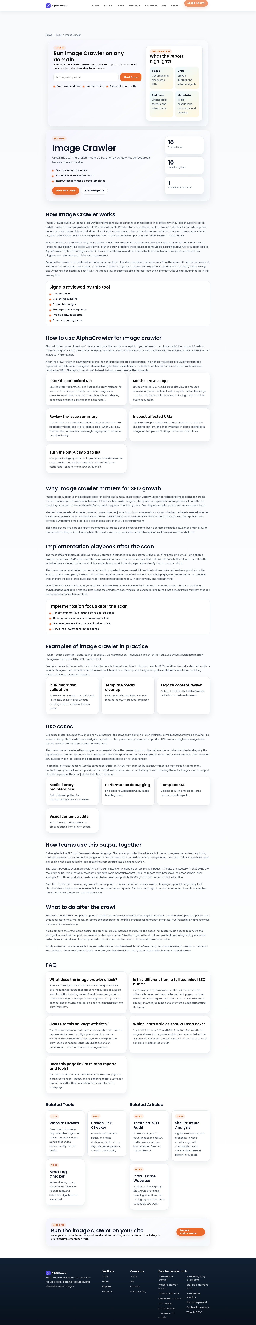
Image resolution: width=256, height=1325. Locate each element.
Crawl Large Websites (144, 1178)
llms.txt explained (196, 1302)
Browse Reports (94, 190)
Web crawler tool (168, 1293)
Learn (120, 5)
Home (95, 5)
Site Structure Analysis (187, 1125)
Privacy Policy (138, 1291)
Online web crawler (169, 1298)
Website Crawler (64, 1123)
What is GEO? (194, 1312)
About (175, 5)
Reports (134, 5)
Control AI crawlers (197, 1307)
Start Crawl (196, 3)
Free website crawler (165, 1278)
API (164, 5)
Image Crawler (73, 34)
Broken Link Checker (101, 1125)
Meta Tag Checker (58, 1174)
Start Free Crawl (66, 190)
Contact (135, 1286)
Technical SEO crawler (166, 1315)
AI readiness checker (193, 1295)
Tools (108, 5)
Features (151, 5)
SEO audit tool (166, 1308)
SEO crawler (165, 1303)
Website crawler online (168, 1286)
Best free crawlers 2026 (197, 1286)
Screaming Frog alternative (195, 1278)
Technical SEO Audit (146, 1125)
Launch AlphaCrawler (188, 1231)
